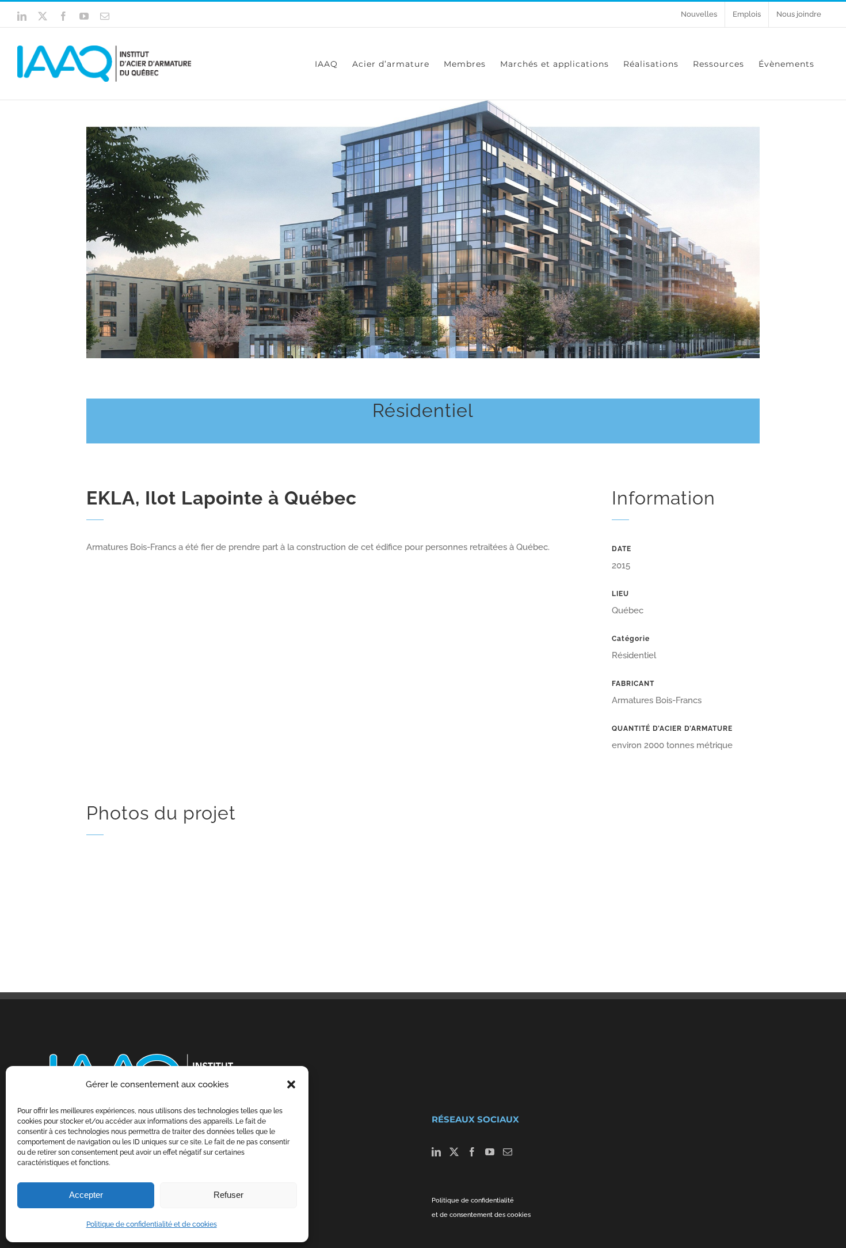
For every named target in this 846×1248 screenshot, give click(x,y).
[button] (291, 1084)
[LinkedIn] (436, 1151)
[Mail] (507, 1151)
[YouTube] (489, 1151)
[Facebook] (472, 1151)
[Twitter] (454, 1151)
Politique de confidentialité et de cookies (151, 1224)
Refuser (228, 1195)
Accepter (86, 1195)
